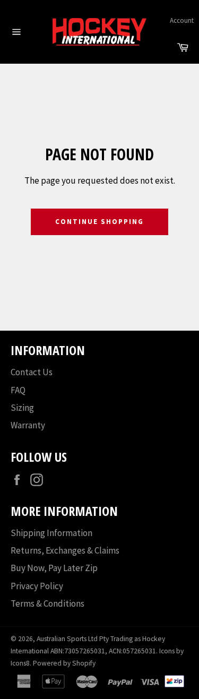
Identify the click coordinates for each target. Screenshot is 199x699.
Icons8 (20, 663)
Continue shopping (99, 221)
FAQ (18, 390)
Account (182, 20)
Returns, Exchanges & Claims (65, 550)
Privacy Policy (37, 586)
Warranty (28, 425)
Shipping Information (51, 533)
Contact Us (32, 372)
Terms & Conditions (47, 603)
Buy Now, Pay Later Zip (54, 568)
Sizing (22, 407)
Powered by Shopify (64, 663)
